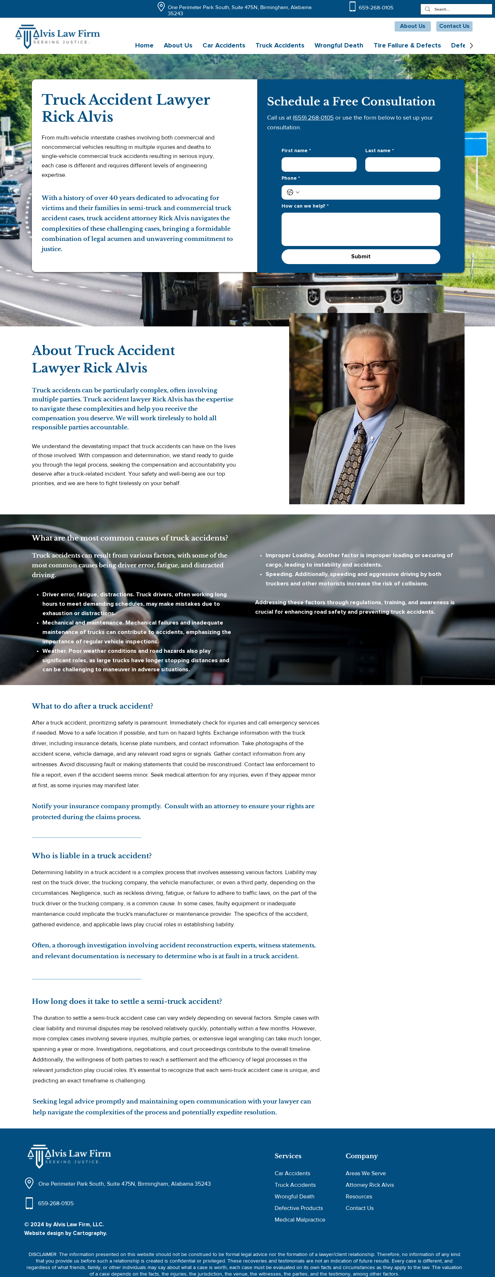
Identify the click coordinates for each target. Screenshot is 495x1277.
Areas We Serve (366, 1173)
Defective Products (299, 1208)
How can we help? (305, 206)
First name (296, 150)
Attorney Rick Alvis (370, 1185)
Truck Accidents (295, 1185)
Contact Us (360, 1208)
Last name (379, 150)
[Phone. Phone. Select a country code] (293, 192)
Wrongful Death (295, 1196)
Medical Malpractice (300, 1220)
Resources (359, 1196)
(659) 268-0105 (313, 117)
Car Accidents (292, 1173)
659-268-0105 (376, 7)
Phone (291, 178)
